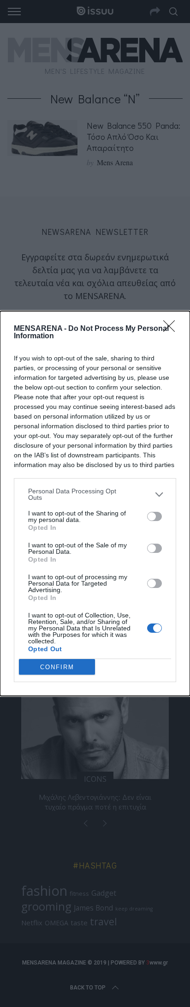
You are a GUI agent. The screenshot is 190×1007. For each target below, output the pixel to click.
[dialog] (95, 503)
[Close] (172, 329)
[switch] (154, 516)
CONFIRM (57, 667)
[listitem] (95, 494)
